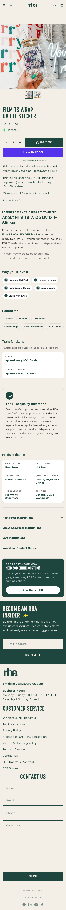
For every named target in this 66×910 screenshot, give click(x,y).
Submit (33, 876)
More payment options (33, 160)
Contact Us (10, 755)
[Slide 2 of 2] (37, 94)
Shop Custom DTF (33, 590)
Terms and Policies (33, 897)
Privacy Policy (12, 730)
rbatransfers (37, 890)
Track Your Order (14, 724)
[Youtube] (36, 905)
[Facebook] (24, 905)
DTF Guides (10, 768)
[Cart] (62, 5)
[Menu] (4, 5)
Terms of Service (14, 749)
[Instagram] (30, 905)
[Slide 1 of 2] (28, 94)
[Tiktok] (42, 905)
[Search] (11, 5)
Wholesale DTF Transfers (19, 717)
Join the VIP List (33, 655)
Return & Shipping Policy (20, 743)
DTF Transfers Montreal (18, 762)
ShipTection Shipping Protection (25, 736)
